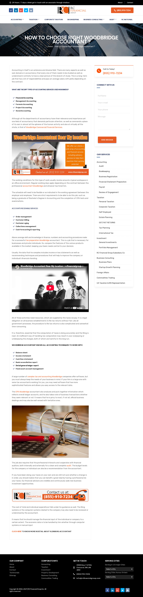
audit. (69, 466)
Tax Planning (104, 228)
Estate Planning (105, 217)
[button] (122, 10)
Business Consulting (93, 19)
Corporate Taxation (53, 19)
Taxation (33, 19)
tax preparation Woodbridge (38, 240)
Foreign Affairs (103, 272)
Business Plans (105, 262)
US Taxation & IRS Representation (111, 283)
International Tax (106, 233)
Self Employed (105, 212)
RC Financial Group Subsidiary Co (111, 253)
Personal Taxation (106, 202)
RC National (127, 19)
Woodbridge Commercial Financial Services (44, 127)
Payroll (102, 187)
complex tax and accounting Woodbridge (44, 376)
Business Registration (108, 177)
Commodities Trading (106, 278)
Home (50, 46)
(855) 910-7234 (112, 73)
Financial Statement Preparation (112, 182)
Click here (16, 531)
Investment (101, 238)
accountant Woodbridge (33, 186)
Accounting (16, 19)
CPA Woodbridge (22, 392)
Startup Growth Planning (109, 267)
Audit (112, 19)
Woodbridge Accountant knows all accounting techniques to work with (47, 345)
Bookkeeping (73, 19)
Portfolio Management (108, 247)
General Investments (108, 242)
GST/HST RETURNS (107, 223)
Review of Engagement (109, 192)
